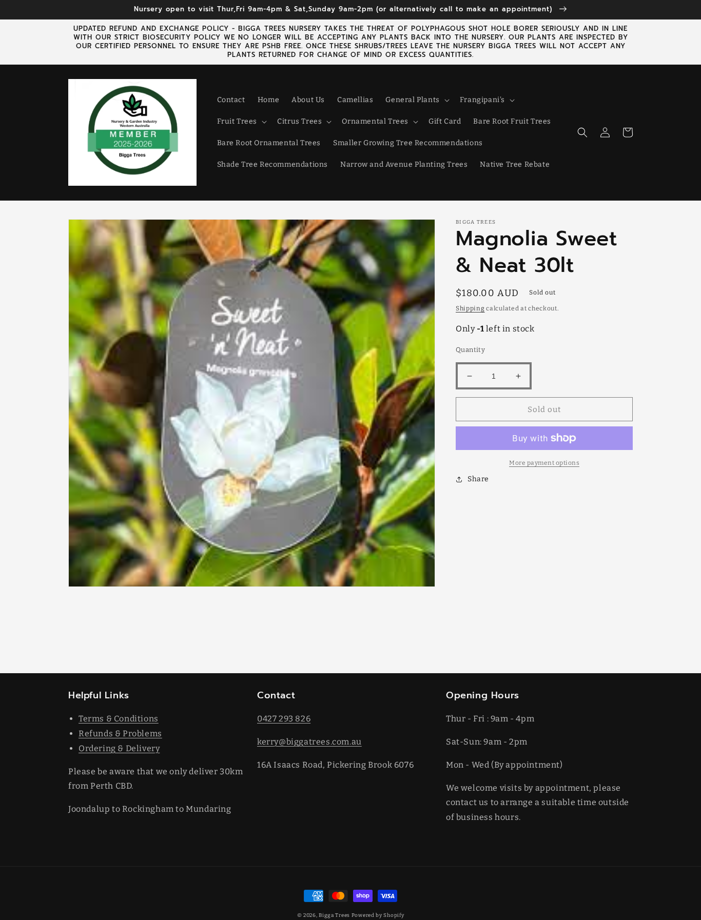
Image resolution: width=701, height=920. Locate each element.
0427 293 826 (283, 718)
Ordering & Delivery (119, 748)
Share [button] (478, 479)
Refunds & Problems (120, 733)
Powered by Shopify (378, 915)
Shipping (470, 308)
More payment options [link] (544, 462)
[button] (416, 100)
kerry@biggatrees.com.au (309, 742)
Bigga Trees (334, 915)
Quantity (470, 350)
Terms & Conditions (119, 718)
